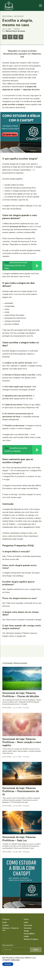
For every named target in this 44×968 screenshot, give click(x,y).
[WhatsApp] (21, 37)
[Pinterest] (15, 37)
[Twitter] (10, 37)
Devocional (7, 16)
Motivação (19, 16)
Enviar (36, 950)
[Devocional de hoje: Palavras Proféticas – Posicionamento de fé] (22, 773)
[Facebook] (4, 37)
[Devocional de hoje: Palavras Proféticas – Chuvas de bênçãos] (22, 678)
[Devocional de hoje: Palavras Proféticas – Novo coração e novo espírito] (22, 724)
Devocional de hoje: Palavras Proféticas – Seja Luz (19, 839)
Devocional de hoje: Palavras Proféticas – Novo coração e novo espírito (21, 742)
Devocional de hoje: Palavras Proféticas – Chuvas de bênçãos (20, 694)
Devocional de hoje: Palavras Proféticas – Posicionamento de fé (20, 791)
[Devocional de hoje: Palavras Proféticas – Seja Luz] (22, 822)
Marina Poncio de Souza (15, 31)
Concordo (8, 964)
